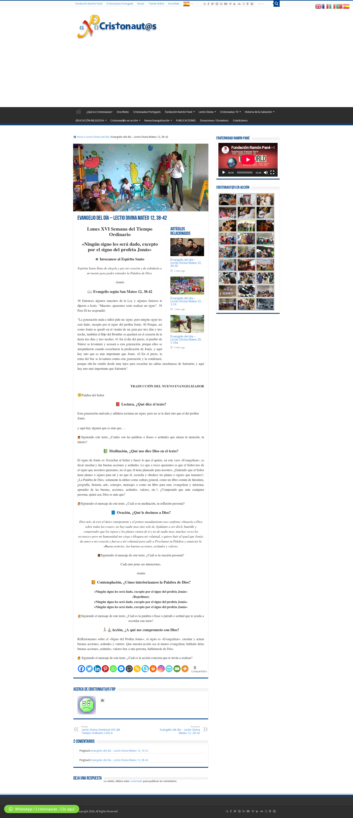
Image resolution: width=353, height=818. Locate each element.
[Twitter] (212, 3)
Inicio (80, 136)
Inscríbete (173, 3)
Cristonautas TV (229, 111)
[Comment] (129, 668)
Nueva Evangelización (157, 120)
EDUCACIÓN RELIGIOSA (90, 120)
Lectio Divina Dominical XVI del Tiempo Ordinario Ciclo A (101, 730)
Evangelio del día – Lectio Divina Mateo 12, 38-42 (180, 730)
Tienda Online (156, 3)
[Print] (153, 668)
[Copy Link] (137, 668)
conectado (136, 781)
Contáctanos (240, 120)
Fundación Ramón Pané (88, 3)
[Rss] (204, 3)
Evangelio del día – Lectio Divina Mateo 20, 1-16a (186, 339)
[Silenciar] (266, 172)
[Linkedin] (97, 668)
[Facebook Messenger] (121, 668)
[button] (41, 809)
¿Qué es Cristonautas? (99, 111)
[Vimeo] (230, 3)
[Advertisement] (176, 72)
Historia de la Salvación (258, 111)
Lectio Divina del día (97, 136)
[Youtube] (226, 3)
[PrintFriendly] (169, 668)
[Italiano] (332, 6)
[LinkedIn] (221, 3)
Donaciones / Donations (214, 120)
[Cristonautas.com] (117, 25)
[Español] (187, 4)
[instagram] (243, 3)
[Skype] (145, 668)
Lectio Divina (206, 111)
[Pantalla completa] (272, 172)
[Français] (325, 6)
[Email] (177, 668)
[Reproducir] (224, 172)
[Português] (339, 6)
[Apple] (234, 3)
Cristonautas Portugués (119, 3)
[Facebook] (208, 3)
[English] (318, 6)
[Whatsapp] (113, 668)
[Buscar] (277, 4)
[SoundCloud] (239, 3)
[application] (248, 160)
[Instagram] (161, 668)
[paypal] (247, 3)
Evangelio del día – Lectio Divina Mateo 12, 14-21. (120, 750)
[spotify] (252, 3)
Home (78, 111)
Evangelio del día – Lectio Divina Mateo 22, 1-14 (186, 301)
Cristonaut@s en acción (124, 120)
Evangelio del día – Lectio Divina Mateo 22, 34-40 (186, 263)
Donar (140, 3)
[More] (185, 668)
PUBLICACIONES (186, 120)
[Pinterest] (217, 3)
